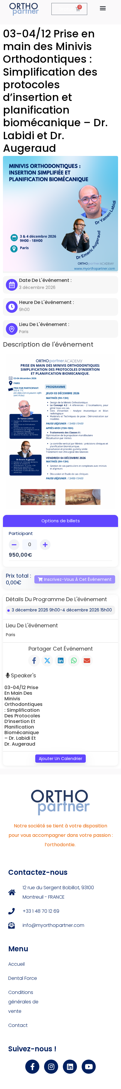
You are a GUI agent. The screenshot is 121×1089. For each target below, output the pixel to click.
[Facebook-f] (32, 1067)
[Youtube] (89, 1067)
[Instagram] (51, 1067)
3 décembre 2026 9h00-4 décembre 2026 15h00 (62, 610)
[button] (103, 8)
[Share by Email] (87, 660)
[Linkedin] (70, 1067)
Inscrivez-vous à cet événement (78, 579)
